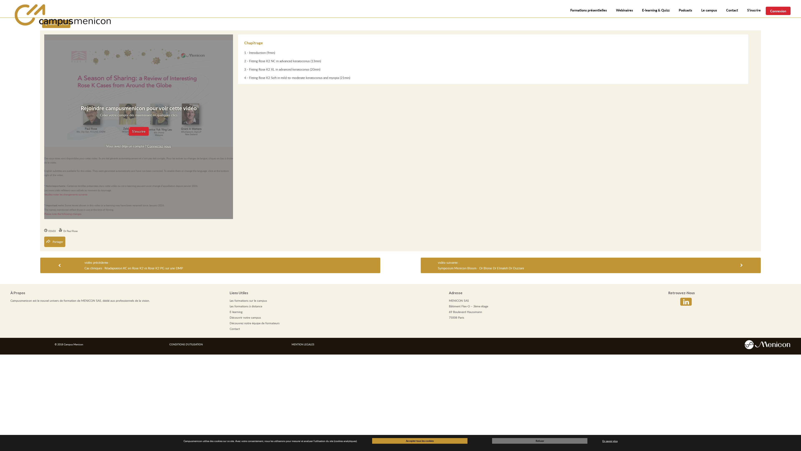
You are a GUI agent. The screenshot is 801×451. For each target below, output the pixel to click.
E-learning (236, 312)
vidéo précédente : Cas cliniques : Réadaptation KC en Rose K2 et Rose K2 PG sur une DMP (133, 265)
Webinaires (624, 10)
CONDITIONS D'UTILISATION (186, 344)
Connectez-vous (159, 146)
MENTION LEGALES (303, 344)
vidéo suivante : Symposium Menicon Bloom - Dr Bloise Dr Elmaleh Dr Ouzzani (481, 265)
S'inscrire (754, 10)
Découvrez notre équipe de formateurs (255, 323)
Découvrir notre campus (245, 317)
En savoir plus (610, 441)
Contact (235, 329)
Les (248, 301)
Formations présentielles (588, 10)
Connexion (778, 11)
